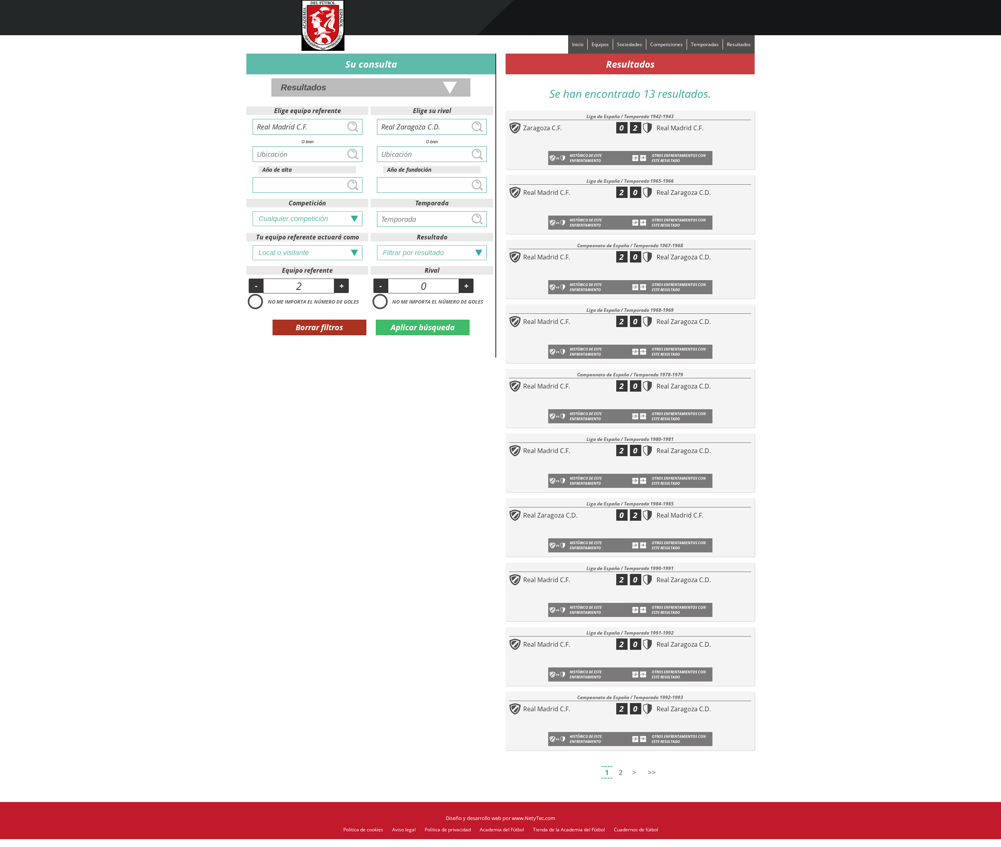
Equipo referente (307, 270)
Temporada (432, 203)
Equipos (600, 44)
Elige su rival (432, 110)
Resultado (432, 237)
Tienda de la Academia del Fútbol (569, 829)
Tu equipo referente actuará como (307, 237)
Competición (307, 203)
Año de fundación (409, 169)
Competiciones (666, 44)
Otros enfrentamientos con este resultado (679, 158)
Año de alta (277, 169)
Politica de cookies (363, 829)
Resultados (739, 44)
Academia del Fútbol (502, 829)
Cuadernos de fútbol (636, 829)
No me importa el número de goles (313, 301)
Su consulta (371, 64)
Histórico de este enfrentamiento (586, 158)
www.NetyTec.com (533, 818)
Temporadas (705, 44)
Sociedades (629, 44)
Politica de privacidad (448, 829)
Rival (432, 270)
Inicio (577, 44)
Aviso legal (404, 829)
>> (652, 772)
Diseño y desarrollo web (473, 818)
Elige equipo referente (307, 110)
